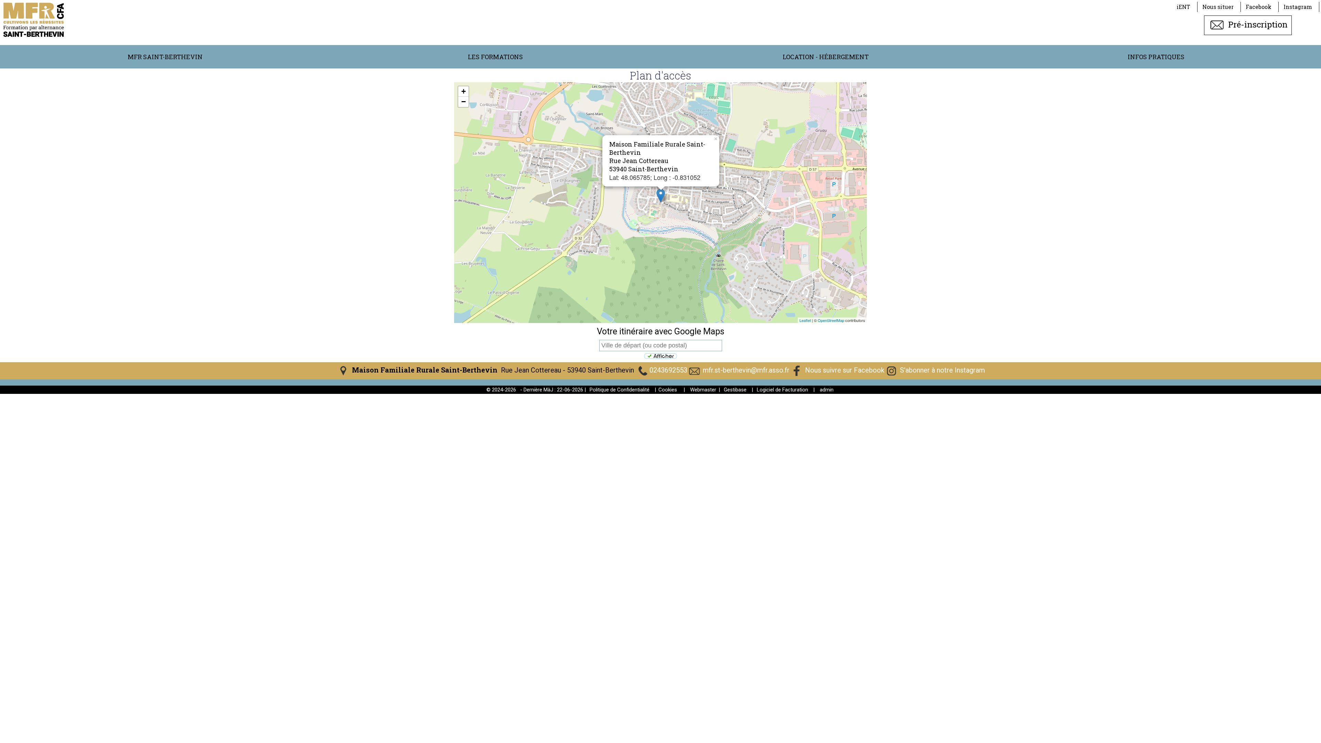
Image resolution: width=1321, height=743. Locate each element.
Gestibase (735, 390)
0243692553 (668, 370)
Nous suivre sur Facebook (844, 370)
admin (827, 390)
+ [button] (463, 91)
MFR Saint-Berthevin (165, 57)
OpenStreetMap (831, 320)
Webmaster (703, 390)
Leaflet (805, 320)
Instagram (1298, 6)
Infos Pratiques (1156, 57)
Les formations (495, 57)
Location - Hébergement (826, 57)
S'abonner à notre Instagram (942, 370)
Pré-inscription (1257, 24)
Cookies (667, 390)
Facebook (1258, 6)
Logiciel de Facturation (782, 390)
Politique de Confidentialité (619, 390)
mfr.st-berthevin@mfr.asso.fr (746, 370)
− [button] (463, 101)
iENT (1183, 6)
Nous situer (1218, 6)
